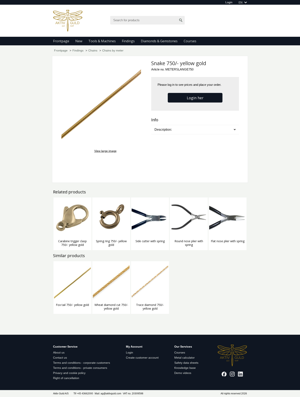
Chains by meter (112, 50)
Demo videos (182, 373)
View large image (105, 151)
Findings (128, 41)
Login (228, 2)
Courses (190, 41)
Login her (195, 97)
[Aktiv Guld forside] (67, 20)
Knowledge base (185, 367)
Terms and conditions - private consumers (80, 367)
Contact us (60, 357)
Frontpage (61, 41)
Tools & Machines (102, 41)
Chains (92, 50)
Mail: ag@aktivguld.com (108, 393)
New (78, 41)
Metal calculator (184, 357)
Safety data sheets (186, 362)
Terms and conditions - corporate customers (81, 362)
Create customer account (142, 357)
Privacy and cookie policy (69, 373)
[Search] (181, 20)
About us (58, 352)
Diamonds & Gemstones (159, 41)
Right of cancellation (66, 378)
